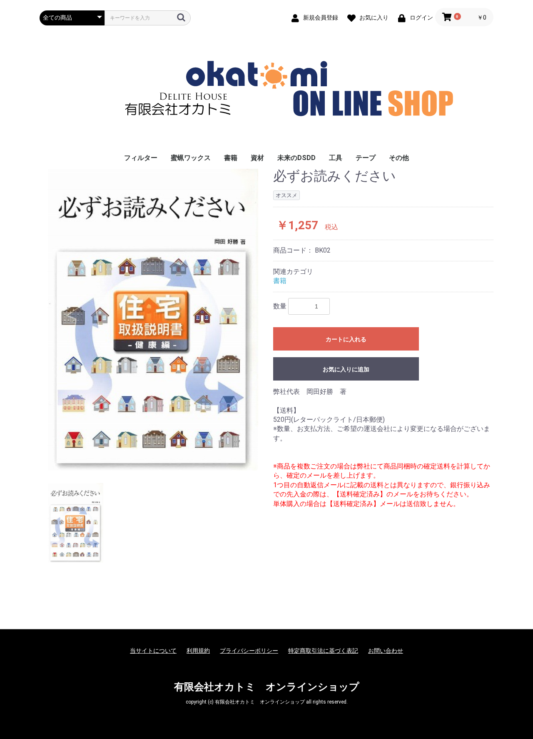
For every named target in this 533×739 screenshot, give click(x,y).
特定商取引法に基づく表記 (323, 650)
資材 (257, 158)
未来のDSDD (296, 158)
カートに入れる (346, 339)
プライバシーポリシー (249, 650)
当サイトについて (153, 650)
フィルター (140, 158)
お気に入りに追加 (346, 369)
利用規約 (198, 650)
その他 (399, 158)
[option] (153, 319)
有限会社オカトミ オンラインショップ (266, 687)
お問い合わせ (385, 650)
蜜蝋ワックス (191, 158)
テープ (366, 158)
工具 (335, 158)
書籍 (230, 158)
